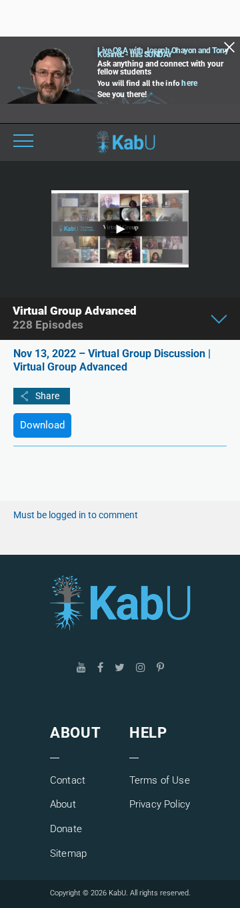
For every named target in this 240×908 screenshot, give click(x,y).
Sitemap (68, 853)
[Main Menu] (23, 142)
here (189, 83)
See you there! (122, 94)
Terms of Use (159, 780)
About (63, 804)
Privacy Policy (159, 804)
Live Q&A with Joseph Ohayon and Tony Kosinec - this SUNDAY (162, 52)
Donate (66, 829)
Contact (67, 780)
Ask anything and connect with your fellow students (160, 67)
